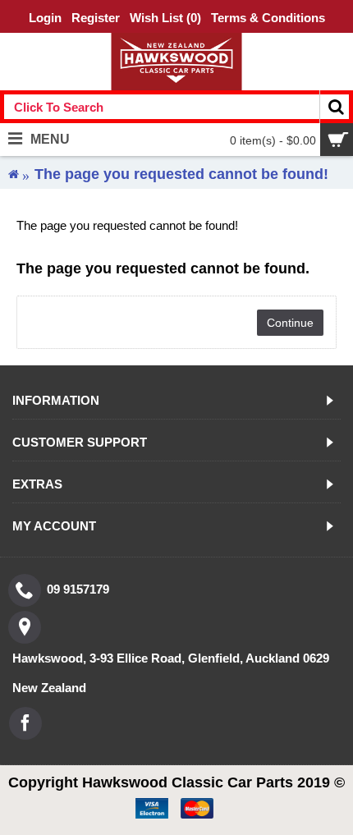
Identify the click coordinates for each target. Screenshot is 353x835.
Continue (290, 322)
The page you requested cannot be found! (181, 174)
